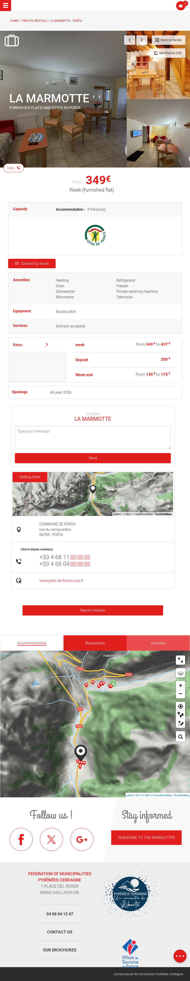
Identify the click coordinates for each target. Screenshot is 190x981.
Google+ (81, 839)
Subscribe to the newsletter (146, 837)
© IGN (145, 795)
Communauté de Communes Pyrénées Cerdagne (148, 974)
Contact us (59, 931)
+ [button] (180, 685)
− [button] (180, 694)
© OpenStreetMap (161, 795)
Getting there (29, 477)
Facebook (21, 839)
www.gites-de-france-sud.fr (61, 581)
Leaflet (129, 795)
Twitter (51, 839)
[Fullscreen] (180, 660)
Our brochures (59, 949)
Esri (138, 795)
